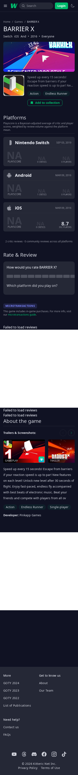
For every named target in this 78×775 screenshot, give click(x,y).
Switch (7, 36)
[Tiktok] (64, 754)
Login (61, 6)
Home (6, 22)
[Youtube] (14, 754)
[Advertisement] (39, 369)
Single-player (59, 507)
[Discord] (34, 754)
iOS (16, 36)
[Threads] (24, 754)
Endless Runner (56, 93)
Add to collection (47, 103)
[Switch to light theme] (73, 6)
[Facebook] (44, 754)
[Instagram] (54, 754)
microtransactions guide (22, 314)
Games (19, 22)
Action (34, 93)
